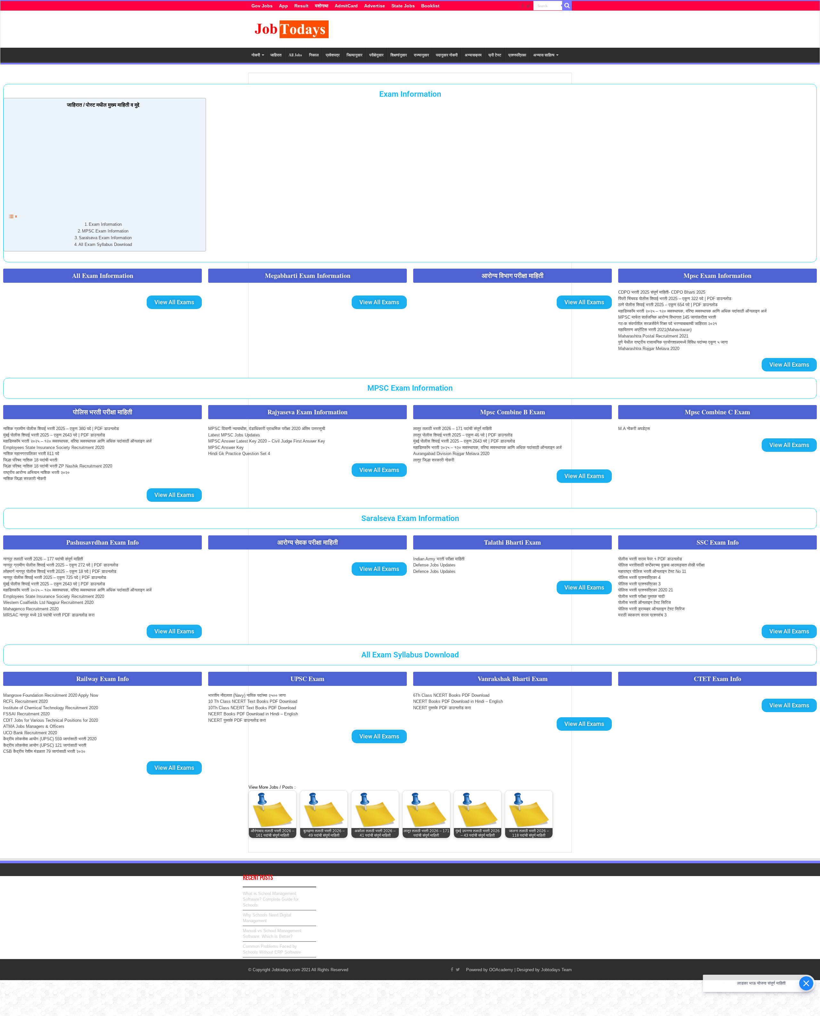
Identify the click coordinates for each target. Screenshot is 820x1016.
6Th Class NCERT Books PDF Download (451, 695)
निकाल (314, 55)
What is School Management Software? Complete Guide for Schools (271, 899)
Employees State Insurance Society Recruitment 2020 (53, 447)
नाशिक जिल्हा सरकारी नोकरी (24, 478)
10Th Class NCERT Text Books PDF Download (252, 707)
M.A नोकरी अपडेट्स (634, 428)
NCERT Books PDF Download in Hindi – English (253, 713)
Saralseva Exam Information (105, 237)
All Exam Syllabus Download (105, 244)
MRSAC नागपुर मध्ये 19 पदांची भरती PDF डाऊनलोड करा (48, 615)
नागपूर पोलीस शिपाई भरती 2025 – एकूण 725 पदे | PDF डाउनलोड (54, 577)
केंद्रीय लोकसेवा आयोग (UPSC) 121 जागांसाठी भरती (44, 745)
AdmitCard (346, 5)
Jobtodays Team (556, 969)
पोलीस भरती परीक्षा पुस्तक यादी (641, 596)
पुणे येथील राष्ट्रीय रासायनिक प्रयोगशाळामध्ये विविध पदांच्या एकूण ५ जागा (673, 342)
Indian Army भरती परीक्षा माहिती (438, 559)
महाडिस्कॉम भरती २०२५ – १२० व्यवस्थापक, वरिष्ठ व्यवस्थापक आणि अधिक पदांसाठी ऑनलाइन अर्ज (692, 311)
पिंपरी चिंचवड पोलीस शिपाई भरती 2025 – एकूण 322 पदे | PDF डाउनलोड (674, 298)
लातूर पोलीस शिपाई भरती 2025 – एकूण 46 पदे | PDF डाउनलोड (462, 435)
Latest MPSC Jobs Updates (234, 435)
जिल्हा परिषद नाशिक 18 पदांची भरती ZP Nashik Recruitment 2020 (57, 466)
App (283, 5)
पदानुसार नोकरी (447, 55)
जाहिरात (276, 55)
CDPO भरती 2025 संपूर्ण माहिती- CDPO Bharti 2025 (661, 292)
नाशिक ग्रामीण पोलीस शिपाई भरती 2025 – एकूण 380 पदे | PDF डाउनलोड (61, 428)
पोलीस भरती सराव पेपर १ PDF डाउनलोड (650, 559)
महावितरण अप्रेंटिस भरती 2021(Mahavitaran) (655, 329)
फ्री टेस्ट (494, 55)
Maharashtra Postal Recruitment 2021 (653, 336)
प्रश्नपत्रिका (517, 55)
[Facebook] (522, 6)
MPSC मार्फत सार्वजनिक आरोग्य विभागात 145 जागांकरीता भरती (667, 317)
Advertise (374, 5)
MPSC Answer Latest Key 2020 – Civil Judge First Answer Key (266, 441)
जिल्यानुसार (354, 55)
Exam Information (410, 94)
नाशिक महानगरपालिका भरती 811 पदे (31, 453)
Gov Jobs (262, 5)
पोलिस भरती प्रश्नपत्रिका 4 (639, 577)
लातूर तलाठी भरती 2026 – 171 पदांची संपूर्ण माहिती (452, 428)
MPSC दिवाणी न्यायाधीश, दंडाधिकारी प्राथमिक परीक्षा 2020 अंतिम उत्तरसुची (266, 428)
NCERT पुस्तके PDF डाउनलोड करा (237, 720)
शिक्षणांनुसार (398, 55)
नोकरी (255, 55)
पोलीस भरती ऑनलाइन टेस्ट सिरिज (644, 602)
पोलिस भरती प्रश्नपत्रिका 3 (639, 583)
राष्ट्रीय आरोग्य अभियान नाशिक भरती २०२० (36, 472)
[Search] (567, 6)
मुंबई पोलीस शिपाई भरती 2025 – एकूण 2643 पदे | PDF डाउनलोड (54, 435)
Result (301, 5)
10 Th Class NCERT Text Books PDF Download (252, 701)
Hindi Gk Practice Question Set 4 (239, 453)
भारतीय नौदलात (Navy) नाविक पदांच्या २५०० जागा (247, 695)
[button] (102, 276)
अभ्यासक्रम (473, 55)
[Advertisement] (103, 159)
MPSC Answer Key (226, 447)
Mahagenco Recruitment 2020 (31, 608)
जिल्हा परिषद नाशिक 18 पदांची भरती (30, 460)
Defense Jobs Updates (434, 565)
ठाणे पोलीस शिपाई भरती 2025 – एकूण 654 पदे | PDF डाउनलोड (668, 304)
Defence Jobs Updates (434, 571)
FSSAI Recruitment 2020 (26, 713)
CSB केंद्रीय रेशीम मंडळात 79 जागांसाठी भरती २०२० (44, 751)
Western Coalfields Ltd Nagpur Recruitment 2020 (48, 602)
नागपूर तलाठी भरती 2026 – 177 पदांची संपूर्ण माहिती (43, 559)
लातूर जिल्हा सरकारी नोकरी (433, 460)
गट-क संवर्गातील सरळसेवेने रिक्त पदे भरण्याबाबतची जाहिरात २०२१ (667, 323)
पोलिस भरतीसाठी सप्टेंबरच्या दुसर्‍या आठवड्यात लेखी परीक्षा (661, 565)
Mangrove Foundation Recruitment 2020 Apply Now (50, 695)
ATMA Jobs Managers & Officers (33, 726)
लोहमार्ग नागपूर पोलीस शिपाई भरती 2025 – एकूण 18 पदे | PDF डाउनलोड (59, 571)
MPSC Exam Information (105, 231)
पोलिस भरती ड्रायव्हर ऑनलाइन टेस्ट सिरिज (651, 608)
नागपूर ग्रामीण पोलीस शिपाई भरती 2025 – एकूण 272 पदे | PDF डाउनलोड (60, 565)
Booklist (430, 5)
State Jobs (403, 5)
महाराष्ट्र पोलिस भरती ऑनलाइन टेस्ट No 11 (652, 571)
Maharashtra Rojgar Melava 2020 (648, 348)
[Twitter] (528, 6)
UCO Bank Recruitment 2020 (30, 732)
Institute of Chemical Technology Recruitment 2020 (50, 707)
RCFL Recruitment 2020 (25, 701)
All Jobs (295, 55)
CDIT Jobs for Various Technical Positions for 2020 (50, 720)
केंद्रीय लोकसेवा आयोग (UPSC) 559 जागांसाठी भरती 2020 (49, 738)
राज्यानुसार (421, 55)
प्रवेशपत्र (333, 55)
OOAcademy (501, 969)
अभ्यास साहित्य (543, 55)
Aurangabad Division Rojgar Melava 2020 (451, 453)
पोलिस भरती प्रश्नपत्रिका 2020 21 (645, 590)
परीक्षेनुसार (376, 55)
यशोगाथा (321, 5)
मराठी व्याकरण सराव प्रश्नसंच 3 (642, 615)
